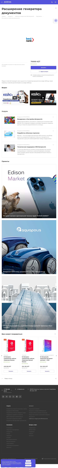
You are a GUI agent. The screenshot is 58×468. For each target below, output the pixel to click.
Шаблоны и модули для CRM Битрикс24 (38, 418)
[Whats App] (16, 396)
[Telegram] (6, 396)
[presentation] (1, 357)
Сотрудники (9, 431)
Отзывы (8, 433)
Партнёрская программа (13, 445)
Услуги (9, 406)
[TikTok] (20, 396)
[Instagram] (3, 396)
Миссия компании (11, 441)
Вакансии (9, 447)
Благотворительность (12, 439)
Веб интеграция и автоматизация (15, 416)
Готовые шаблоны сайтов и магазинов (38, 412)
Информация (32, 427)
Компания (9, 424)
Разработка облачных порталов (28, 133)
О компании (9, 427)
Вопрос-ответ (33, 424)
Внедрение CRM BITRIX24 (13, 410)
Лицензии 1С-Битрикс (34, 408)
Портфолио (31, 431)
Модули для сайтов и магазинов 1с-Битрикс (39, 414)
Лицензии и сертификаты (13, 429)
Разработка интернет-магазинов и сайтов (17, 408)
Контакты (31, 435)
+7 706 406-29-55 (7, 390)
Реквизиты (9, 435)
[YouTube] (10, 396)
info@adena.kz (20, 389)
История (9, 437)
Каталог (31, 406)
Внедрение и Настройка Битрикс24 (29, 119)
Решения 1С (32, 416)
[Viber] (13, 396)
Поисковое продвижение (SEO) (14, 418)
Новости (31, 433)
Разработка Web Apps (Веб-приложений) (16, 420)
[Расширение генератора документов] (30, 40)
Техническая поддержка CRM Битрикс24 (31, 147)
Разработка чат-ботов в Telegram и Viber (16, 412)
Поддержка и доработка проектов (15, 414)
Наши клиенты (10, 443)
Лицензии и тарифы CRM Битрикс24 (37, 410)
